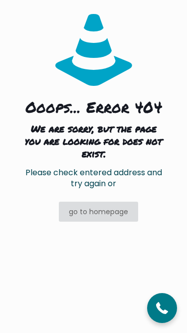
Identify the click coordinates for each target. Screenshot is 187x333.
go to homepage (98, 212)
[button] (162, 308)
